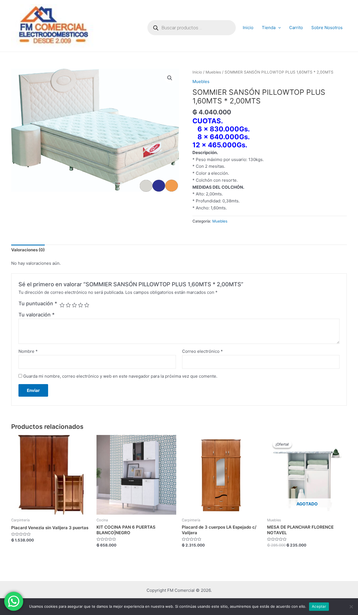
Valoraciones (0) (28, 249)
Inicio (248, 27)
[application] (278, 27)
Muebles (213, 72)
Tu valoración (36, 315)
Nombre (28, 351)
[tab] (28, 250)
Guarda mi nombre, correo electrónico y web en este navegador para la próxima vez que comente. (120, 376)
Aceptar (319, 606)
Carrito (296, 27)
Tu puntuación (37, 303)
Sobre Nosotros (327, 27)
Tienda (268, 27)
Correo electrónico (202, 351)
